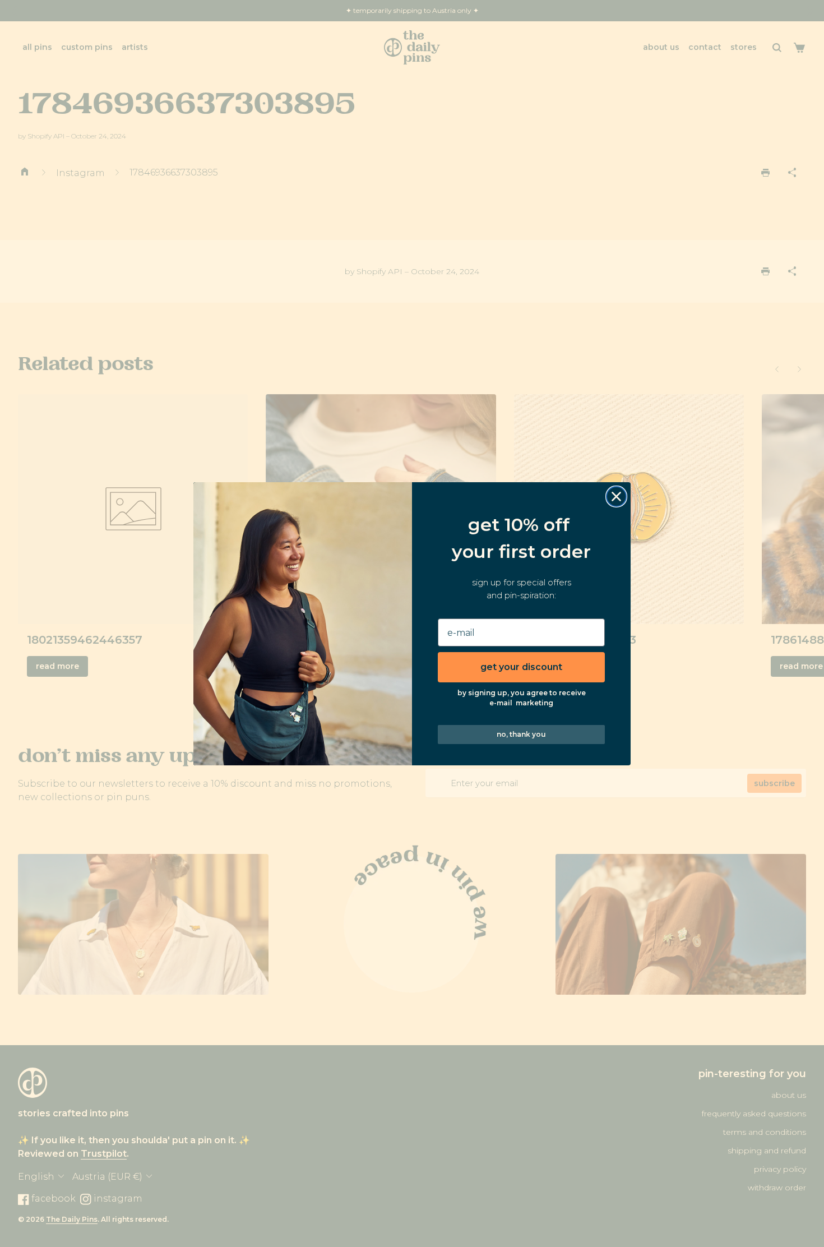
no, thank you (521, 734)
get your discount (521, 667)
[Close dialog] (616, 496)
